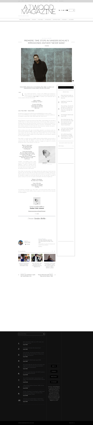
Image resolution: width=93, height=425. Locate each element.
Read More (40, 246)
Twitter (36, 208)
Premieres (45, 38)
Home (19, 1)
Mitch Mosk (47, 45)
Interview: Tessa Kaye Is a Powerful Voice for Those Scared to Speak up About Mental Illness (49, 265)
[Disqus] (36, 292)
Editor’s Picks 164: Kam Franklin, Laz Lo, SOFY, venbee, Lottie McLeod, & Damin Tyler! (67, 96)
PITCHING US (54, 371)
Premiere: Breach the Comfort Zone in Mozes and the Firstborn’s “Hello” (45, 275)
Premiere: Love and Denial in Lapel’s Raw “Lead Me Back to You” (28, 275)
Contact (56, 1)
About (23, 1)
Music (43, 38)
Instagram (41, 208)
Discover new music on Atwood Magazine (36, 211)
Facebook (32, 208)
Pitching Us (51, 1)
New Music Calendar (29, 1)
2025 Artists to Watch (38, 1)
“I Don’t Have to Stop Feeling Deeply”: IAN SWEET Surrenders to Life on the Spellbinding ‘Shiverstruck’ (67, 129)
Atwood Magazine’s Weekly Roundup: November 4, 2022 (24, 264)
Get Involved (45, 1)
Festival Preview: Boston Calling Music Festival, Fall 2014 (46, 241)
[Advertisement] (46, 29)
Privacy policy (54, 376)
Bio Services (61, 1)
